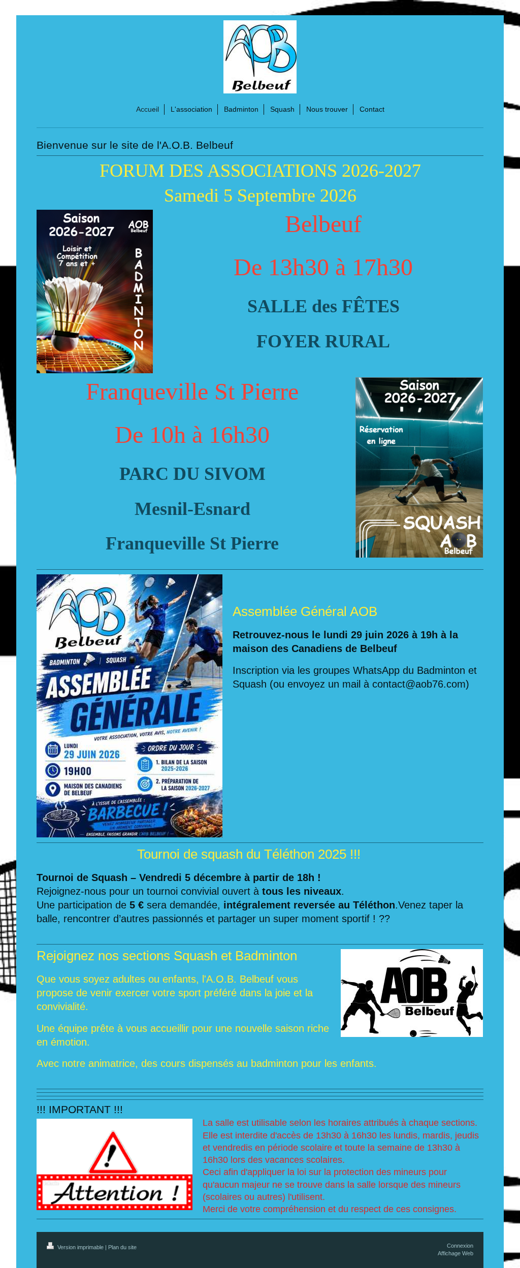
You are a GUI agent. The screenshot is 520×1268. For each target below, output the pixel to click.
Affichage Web (455, 1253)
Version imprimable (80, 1247)
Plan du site (122, 1247)
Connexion (460, 1246)
